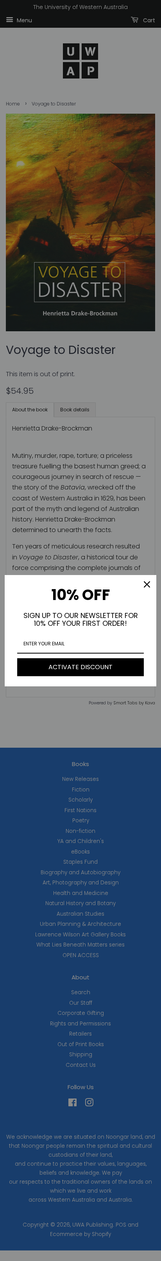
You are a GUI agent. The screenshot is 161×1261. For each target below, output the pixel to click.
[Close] (147, 584)
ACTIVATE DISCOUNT (80, 667)
